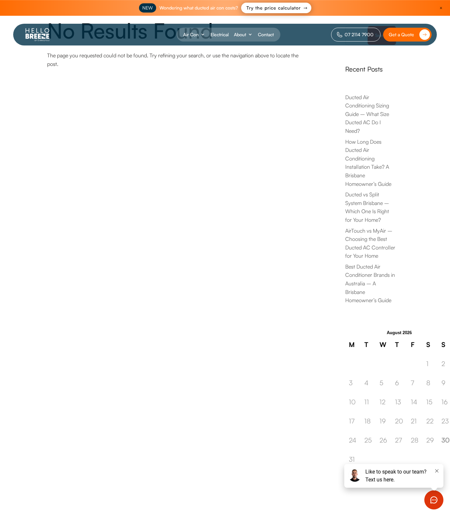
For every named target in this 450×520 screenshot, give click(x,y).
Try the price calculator (273, 8)
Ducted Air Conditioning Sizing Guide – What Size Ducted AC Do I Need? (367, 114)
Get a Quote (401, 34)
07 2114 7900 (359, 34)
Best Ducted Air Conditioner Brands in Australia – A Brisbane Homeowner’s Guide (370, 283)
